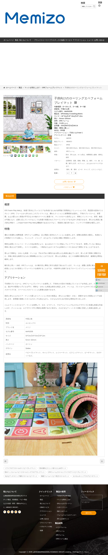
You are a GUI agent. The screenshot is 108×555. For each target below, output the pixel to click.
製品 (41, 499)
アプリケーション (46, 511)
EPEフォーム (60, 535)
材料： (56, 151)
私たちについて (45, 503)
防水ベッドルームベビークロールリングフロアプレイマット (25, 472)
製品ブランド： (59, 141)
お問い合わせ (68, 182)
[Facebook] (4, 511)
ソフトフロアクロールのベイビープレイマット (20, 468)
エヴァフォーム (61, 527)
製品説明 (10, 196)
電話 (99, 280)
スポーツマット (62, 507)
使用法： (57, 169)
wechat (100, 287)
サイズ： (57, 148)
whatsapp (101, 283)
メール (100, 290)
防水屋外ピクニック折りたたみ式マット (53, 468)
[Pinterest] (19, 511)
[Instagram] (15, 511)
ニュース (43, 515)
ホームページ (44, 496)
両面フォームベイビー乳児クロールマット (55, 476)
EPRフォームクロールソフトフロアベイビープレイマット (67, 472)
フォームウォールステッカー (66, 515)
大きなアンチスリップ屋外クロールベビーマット (21, 476)
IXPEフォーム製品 (62, 539)
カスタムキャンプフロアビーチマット (85, 476)
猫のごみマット (62, 511)
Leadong (68, 552)
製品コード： (58, 145)
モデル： (57, 138)
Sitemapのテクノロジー (80, 552)
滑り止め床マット (63, 519)
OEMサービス (44, 507)
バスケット (68, 187)
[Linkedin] (8, 511)
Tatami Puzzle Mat (64, 496)
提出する (89, 513)
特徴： (56, 155)
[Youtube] (12, 511)
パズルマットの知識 (46, 526)
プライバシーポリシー (47, 523)
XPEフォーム (60, 531)
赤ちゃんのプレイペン (64, 503)
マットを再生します (63, 499)
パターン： (58, 161)
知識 (41, 530)
